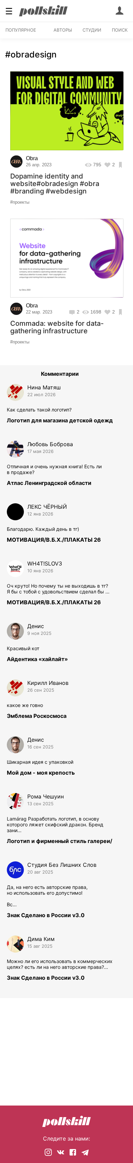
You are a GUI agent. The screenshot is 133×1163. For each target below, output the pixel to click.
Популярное (20, 30)
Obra (32, 158)
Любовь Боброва (50, 444)
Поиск (120, 30)
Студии (92, 30)
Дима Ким (41, 939)
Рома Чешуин (45, 796)
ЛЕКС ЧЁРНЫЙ (47, 506)
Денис (35, 626)
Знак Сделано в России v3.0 (46, 915)
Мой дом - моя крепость (41, 772)
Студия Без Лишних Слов (62, 864)
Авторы (63, 30)
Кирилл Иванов (48, 682)
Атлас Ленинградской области (49, 482)
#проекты (19, 202)
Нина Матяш (44, 387)
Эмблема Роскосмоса (36, 715)
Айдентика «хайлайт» (37, 659)
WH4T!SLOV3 (44, 563)
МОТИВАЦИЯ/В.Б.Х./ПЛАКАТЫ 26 (54, 539)
